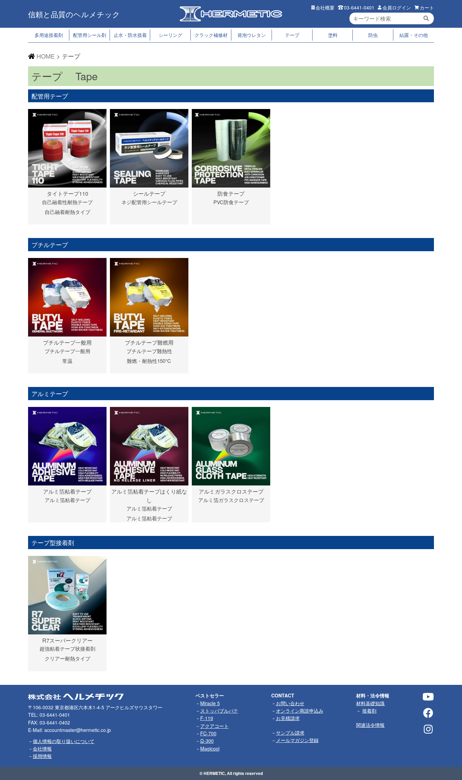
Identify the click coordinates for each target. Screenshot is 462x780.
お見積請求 (288, 718)
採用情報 (42, 756)
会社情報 (42, 748)
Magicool (210, 748)
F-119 (206, 718)
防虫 (373, 34)
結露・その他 (413, 34)
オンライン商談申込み (299, 710)
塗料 (333, 34)
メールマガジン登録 (297, 740)
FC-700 (208, 733)
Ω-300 (207, 740)
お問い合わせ (290, 703)
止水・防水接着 (130, 34)
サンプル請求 (290, 732)
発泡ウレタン (251, 34)
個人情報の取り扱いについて (63, 741)
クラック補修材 (211, 34)
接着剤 (369, 710)
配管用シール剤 (89, 34)
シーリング (170, 34)
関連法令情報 (370, 724)
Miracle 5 (210, 703)
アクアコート (214, 725)
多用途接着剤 (48, 34)
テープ (292, 34)
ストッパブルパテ (219, 710)
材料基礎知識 (370, 703)
